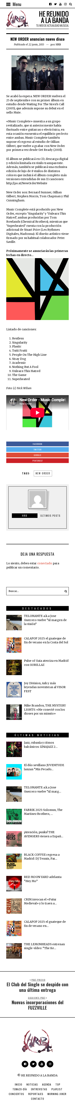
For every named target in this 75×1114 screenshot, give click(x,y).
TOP (57, 1084)
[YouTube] (60, 4)
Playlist (56, 1089)
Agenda (46, 1084)
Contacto (37, 1098)
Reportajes (35, 1094)
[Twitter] (55, 4)
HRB (58, 44)
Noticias (32, 1084)
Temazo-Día (19, 1089)
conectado (44, 563)
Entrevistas (39, 1089)
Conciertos (16, 1094)
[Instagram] (65, 4)
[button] (64, 591)
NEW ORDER (43, 473)
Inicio (18, 1084)
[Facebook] (50, 4)
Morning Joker (57, 1094)
